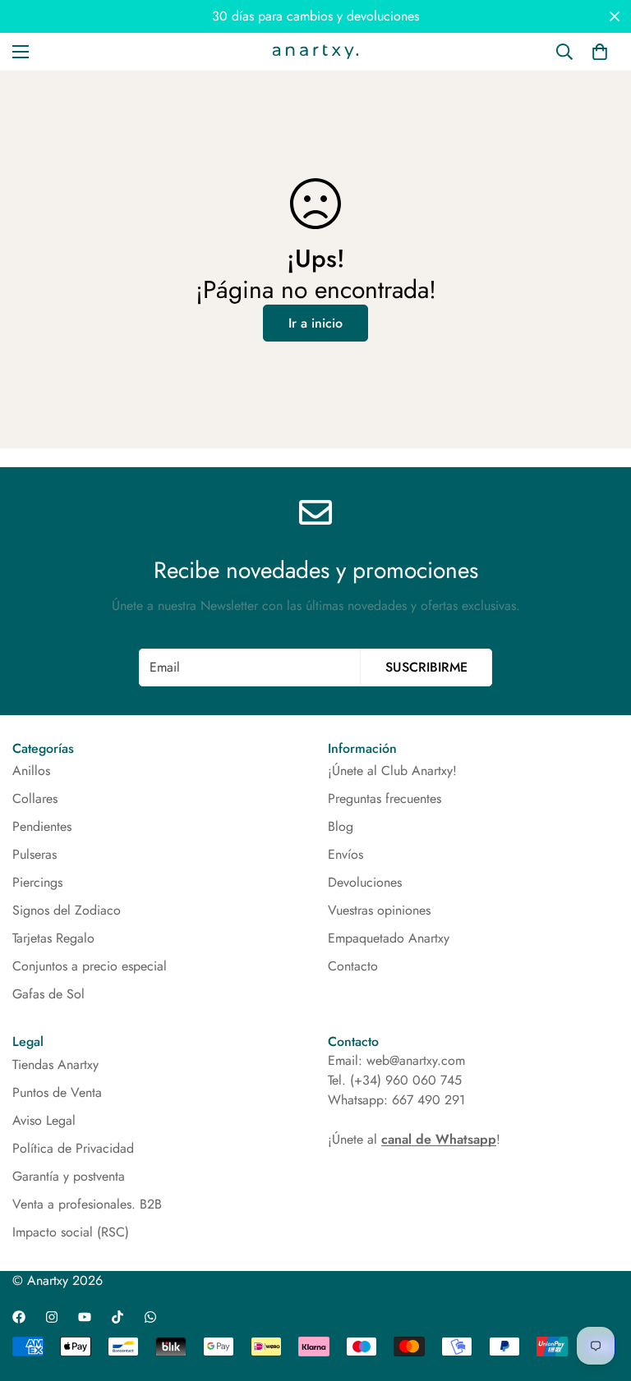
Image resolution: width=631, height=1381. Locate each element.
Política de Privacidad (73, 1148)
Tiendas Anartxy (55, 1064)
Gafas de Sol (48, 993)
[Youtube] (84, 1317)
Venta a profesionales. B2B (87, 1204)
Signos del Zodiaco (66, 910)
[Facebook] (18, 1317)
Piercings (37, 882)
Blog (340, 826)
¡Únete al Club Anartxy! (392, 770)
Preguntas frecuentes (384, 798)
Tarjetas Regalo (53, 938)
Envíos (345, 854)
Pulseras (34, 854)
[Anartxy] (315, 51)
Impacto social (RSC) (70, 1232)
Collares (35, 798)
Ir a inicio (315, 323)
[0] (600, 52)
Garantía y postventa (68, 1176)
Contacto (353, 966)
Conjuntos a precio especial (89, 966)
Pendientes (41, 826)
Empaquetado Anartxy (388, 938)
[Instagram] (51, 1317)
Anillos (31, 770)
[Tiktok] (117, 1317)
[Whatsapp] (150, 1317)
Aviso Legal (44, 1120)
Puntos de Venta (57, 1092)
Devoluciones (365, 882)
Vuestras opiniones (379, 910)
